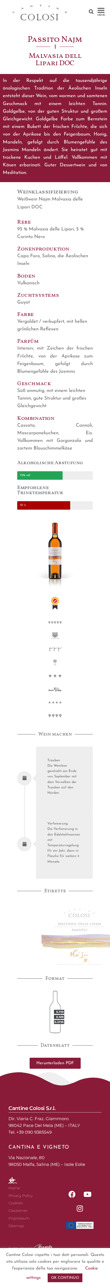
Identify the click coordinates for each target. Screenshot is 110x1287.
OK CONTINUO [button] (65, 1278)
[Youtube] (87, 1194)
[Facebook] (72, 1194)
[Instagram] (80, 1208)
